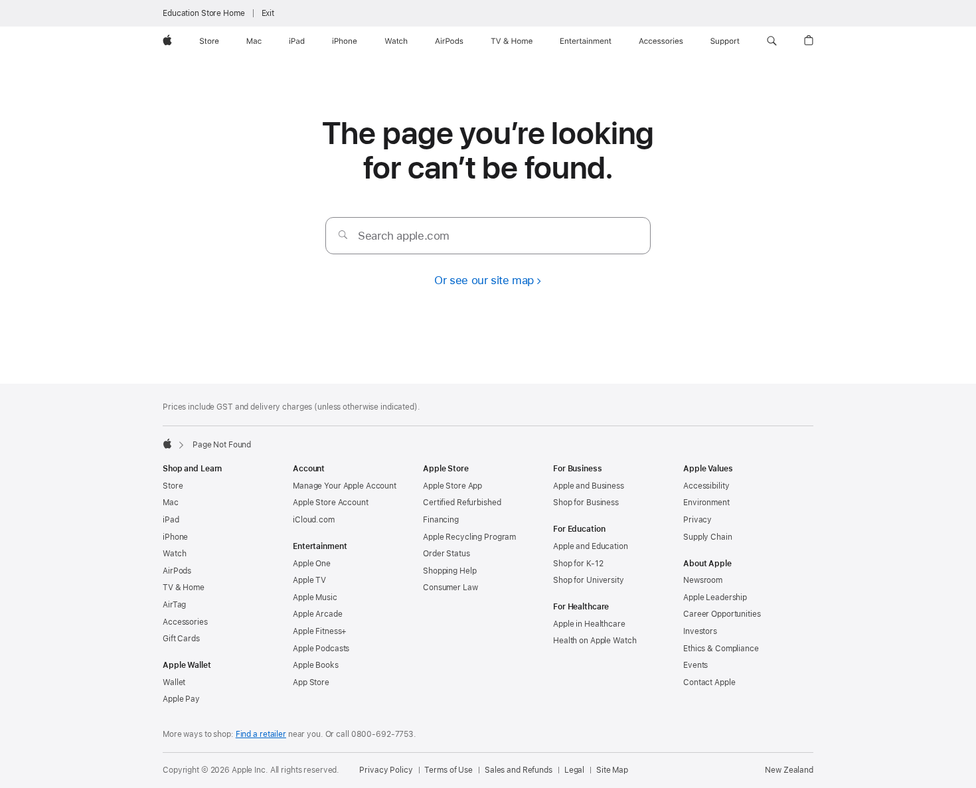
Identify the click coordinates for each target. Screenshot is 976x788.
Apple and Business (588, 486)
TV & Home (183, 587)
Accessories (185, 622)
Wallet (174, 682)
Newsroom (702, 580)
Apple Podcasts (321, 648)
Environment (706, 502)
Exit (268, 13)
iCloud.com (314, 519)
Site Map (612, 770)
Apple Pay (181, 699)
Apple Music (315, 597)
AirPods (177, 571)
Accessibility (706, 486)
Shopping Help (449, 571)
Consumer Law (450, 587)
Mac (171, 502)
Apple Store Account (330, 502)
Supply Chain (707, 537)
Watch (174, 553)
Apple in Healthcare (589, 624)
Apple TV (309, 580)
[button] (772, 41)
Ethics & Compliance (721, 648)
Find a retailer (261, 734)
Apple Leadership (715, 597)
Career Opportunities (722, 614)
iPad (171, 519)
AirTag (174, 604)
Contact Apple (709, 682)
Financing (441, 519)
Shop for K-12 (578, 563)
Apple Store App (452, 486)
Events (695, 665)
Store (173, 486)
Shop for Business (586, 502)
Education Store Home (204, 13)
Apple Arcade (318, 614)
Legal (574, 770)
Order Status (446, 553)
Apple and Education (590, 546)
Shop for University (588, 580)
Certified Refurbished (462, 502)
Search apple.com (403, 235)
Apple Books (316, 665)
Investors (700, 631)
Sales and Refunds (518, 770)
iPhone (175, 537)
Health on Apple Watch (594, 640)
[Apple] (167, 443)
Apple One (312, 563)
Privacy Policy (385, 770)
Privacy (697, 519)
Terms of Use (448, 770)
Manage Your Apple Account (344, 486)
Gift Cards (181, 638)
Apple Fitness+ (320, 631)
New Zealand (789, 770)
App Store (311, 682)
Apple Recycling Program (469, 537)
